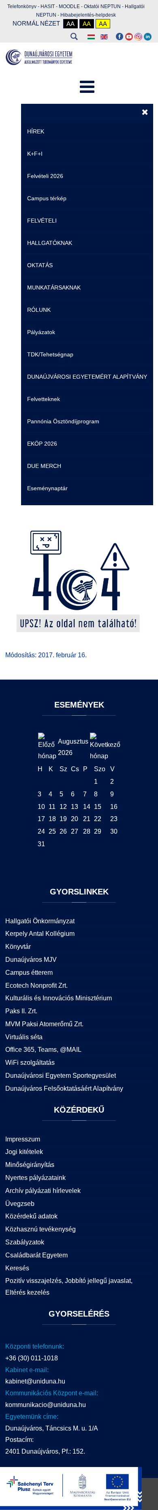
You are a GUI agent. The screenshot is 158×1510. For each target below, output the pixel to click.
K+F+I (35, 153)
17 (41, 818)
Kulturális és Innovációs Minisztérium (58, 998)
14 (86, 806)
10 (41, 806)
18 (52, 818)
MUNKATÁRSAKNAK (54, 287)
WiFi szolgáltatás (30, 1062)
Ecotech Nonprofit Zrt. (36, 985)
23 (113, 818)
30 (113, 831)
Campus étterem (29, 972)
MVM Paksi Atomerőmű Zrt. (44, 1024)
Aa (70, 23)
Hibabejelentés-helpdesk (88, 15)
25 (52, 831)
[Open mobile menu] (87, 87)
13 (74, 806)
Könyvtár (18, 946)
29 (97, 831)
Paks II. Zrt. (21, 1011)
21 (86, 818)
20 (74, 818)
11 (52, 806)
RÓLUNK (39, 310)
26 (63, 831)
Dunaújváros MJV (31, 959)
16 (113, 806)
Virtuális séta (24, 1037)
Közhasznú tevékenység (40, 1229)
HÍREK (35, 131)
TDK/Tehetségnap (50, 354)
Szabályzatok (24, 1242)
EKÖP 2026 (42, 443)
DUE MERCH (44, 466)
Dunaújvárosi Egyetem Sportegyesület (60, 1075)
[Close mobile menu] (145, 112)
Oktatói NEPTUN (102, 6)
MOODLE (69, 6)
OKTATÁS (40, 265)
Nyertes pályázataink (35, 1177)
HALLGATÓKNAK (49, 243)
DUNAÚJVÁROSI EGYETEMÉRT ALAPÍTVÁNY (87, 376)
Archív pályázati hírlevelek (43, 1190)
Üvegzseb (19, 1203)
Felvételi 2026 (45, 176)
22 (97, 818)
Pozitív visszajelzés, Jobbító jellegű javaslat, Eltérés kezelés (68, 1286)
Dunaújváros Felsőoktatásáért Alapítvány (64, 1088)
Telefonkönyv (21, 6)
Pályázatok (41, 332)
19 (63, 818)
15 (97, 806)
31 (41, 844)
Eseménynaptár (47, 488)
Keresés (74, 36)
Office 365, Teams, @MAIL (43, 1049)
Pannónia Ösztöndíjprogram (63, 421)
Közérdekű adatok (31, 1216)
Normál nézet (36, 23)
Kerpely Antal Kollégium (40, 933)
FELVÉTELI (42, 220)
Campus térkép (46, 198)
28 (86, 831)
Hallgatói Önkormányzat (40, 921)
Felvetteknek (43, 399)
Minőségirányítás (29, 1164)
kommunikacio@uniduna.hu (45, 1404)
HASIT (48, 6)
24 (41, 831)
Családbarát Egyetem (36, 1255)
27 (74, 831)
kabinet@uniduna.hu (35, 1381)
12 (63, 806)
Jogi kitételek (24, 1151)
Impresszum (22, 1139)
